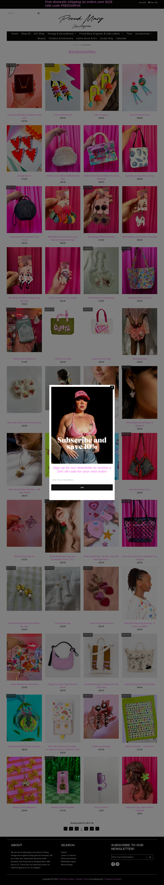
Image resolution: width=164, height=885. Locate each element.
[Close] (112, 387)
